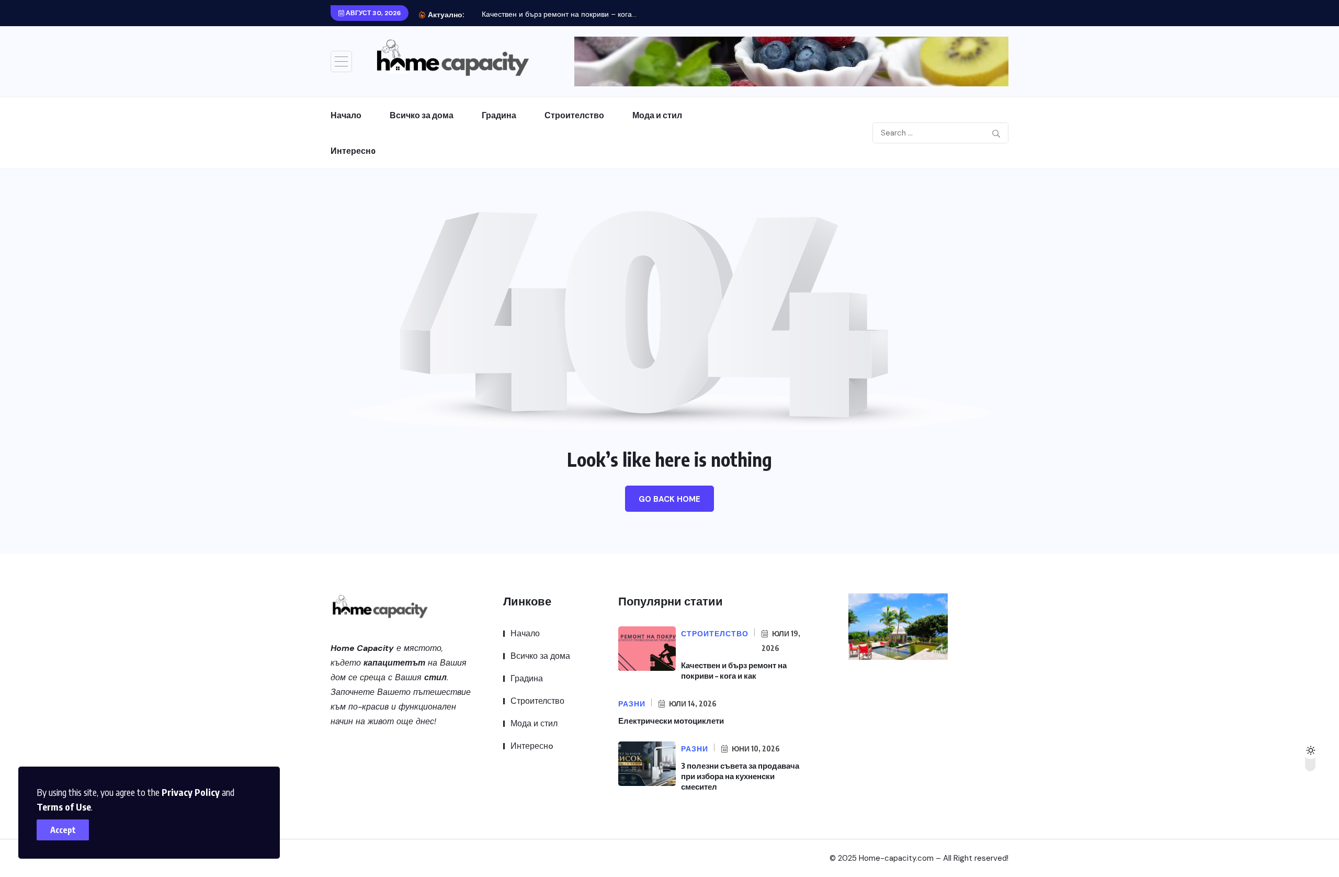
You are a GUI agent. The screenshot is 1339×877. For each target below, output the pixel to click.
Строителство (574, 115)
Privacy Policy (191, 792)
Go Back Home (669, 499)
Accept (63, 830)
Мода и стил (657, 115)
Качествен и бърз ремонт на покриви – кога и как (734, 670)
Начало (346, 115)
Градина (499, 115)
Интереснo (353, 150)
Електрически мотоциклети (671, 720)
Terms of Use (64, 807)
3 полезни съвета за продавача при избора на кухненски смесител (740, 776)
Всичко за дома (421, 115)
